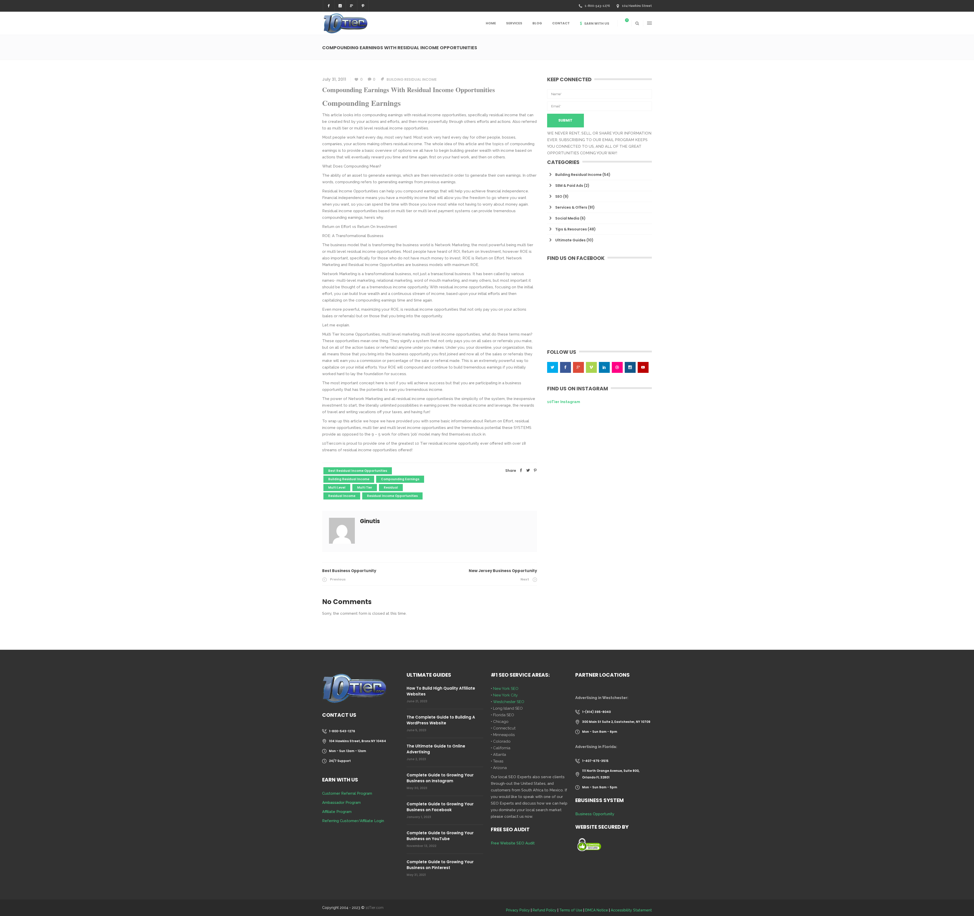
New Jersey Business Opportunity (503, 570)
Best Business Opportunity (349, 570)
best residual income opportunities (357, 471)
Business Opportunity (594, 814)
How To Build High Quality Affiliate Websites (441, 691)
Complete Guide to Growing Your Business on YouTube (440, 835)
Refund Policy (544, 910)
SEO (558, 196)
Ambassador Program (341, 802)
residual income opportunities (392, 496)
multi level (336, 487)
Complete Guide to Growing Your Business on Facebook (440, 806)
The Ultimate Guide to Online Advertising (436, 749)
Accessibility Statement (631, 910)
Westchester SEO (508, 702)
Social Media (567, 218)
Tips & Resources (571, 229)
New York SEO (505, 688)
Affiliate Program (337, 811)
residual (391, 487)
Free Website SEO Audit (513, 843)
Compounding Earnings (400, 479)
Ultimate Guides (570, 240)
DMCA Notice (596, 910)
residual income (341, 496)
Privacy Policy (518, 910)
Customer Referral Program (347, 793)
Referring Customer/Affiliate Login (353, 821)
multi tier (364, 487)
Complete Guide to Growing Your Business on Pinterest (440, 864)
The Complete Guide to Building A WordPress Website (441, 720)
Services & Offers (571, 207)
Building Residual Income (412, 79)
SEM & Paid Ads (569, 185)
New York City (505, 695)
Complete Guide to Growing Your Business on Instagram (440, 778)
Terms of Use (570, 910)
